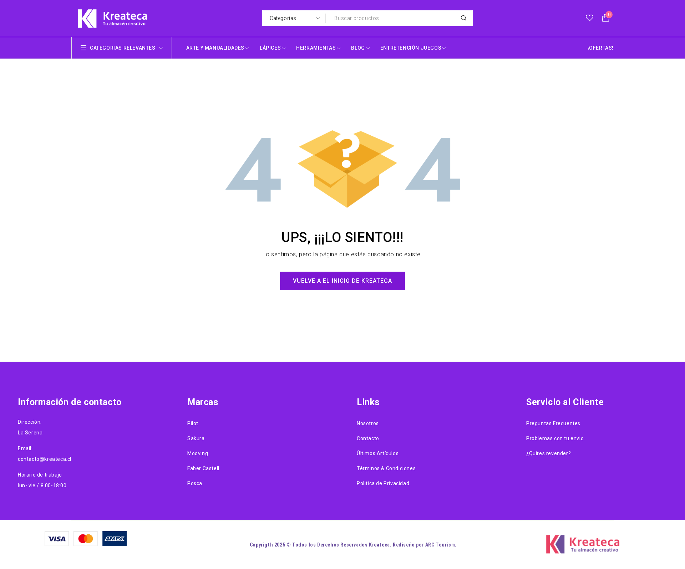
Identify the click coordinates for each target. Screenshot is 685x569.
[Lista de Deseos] (590, 18)
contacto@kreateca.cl (44, 459)
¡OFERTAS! (601, 48)
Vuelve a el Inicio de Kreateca (342, 280)
